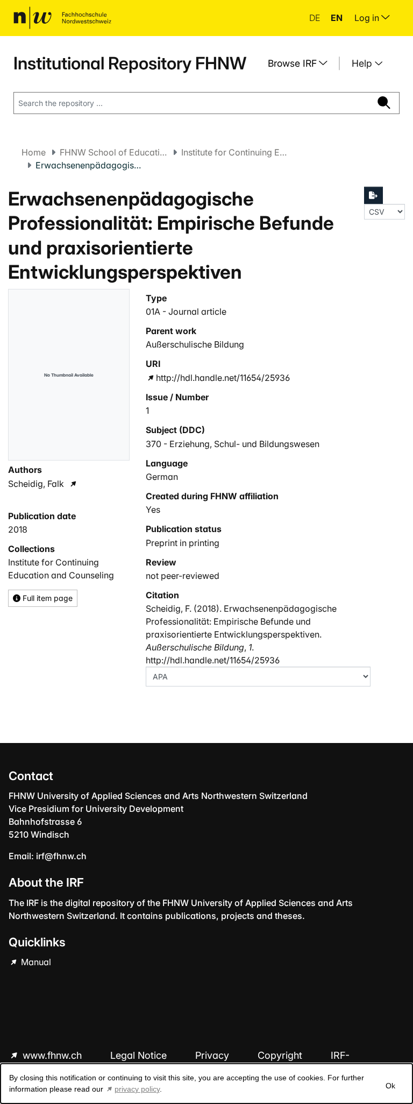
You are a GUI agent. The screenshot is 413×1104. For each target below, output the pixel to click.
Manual (35, 962)
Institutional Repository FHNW (129, 63)
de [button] (315, 17)
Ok (390, 1085)
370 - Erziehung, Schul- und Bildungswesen (232, 443)
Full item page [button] (46, 598)
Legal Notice (139, 1055)
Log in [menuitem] (367, 17)
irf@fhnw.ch (61, 856)
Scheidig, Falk (36, 483)
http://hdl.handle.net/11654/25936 (223, 377)
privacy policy (137, 1089)
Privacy (213, 1055)
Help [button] (363, 63)
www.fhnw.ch (52, 1055)
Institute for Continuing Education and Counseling (235, 152)
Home (34, 152)
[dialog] (206, 1083)
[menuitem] (302, 63)
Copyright (281, 1055)
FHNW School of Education (113, 152)
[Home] (62, 17)
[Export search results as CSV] (373, 195)
